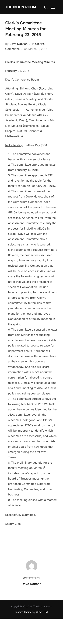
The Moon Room (20, 7)
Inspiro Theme (23, 611)
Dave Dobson (18, 44)
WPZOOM (42, 611)
